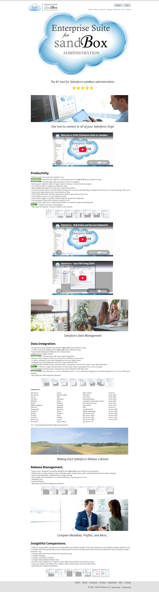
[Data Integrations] (45, 386)
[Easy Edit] (68, 217)
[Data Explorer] (59, 217)
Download (116, 9)
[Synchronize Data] (105, 217)
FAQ (122, 9)
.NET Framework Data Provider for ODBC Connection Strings (51, 425)
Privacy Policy (126, 587)
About (95, 9)
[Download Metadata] (45, 494)
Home (90, 9)
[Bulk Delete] (86, 217)
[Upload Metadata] (82, 494)
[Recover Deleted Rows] (96, 217)
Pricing (109, 9)
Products (102, 9)
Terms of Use (115, 587)
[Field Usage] (77, 217)
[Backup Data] (50, 217)
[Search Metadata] (100, 494)
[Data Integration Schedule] (109, 386)
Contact (128, 9)
